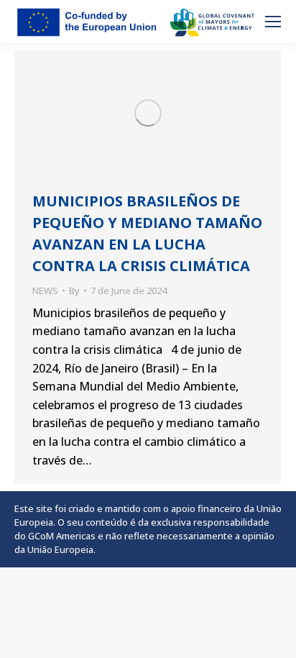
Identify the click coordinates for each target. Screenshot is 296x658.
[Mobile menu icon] (273, 21)
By (74, 290)
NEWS (45, 290)
